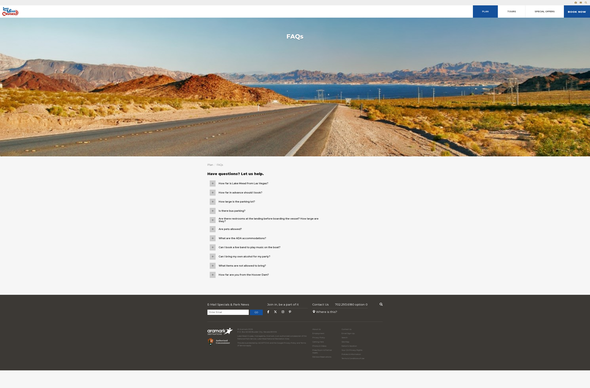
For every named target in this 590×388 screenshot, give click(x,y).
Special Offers (545, 11)
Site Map (345, 342)
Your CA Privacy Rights (352, 350)
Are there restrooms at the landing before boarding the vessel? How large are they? (269, 220)
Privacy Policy (290, 343)
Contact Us (320, 304)
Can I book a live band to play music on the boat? (249, 247)
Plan (485, 11)
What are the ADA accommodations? (242, 238)
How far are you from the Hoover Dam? (244, 274)
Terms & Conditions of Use (353, 358)
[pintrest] (290, 312)
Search (345, 337)
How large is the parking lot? (237, 201)
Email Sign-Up (348, 333)
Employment (318, 333)
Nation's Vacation (349, 346)
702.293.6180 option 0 (351, 304)
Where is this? (326, 312)
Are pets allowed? (230, 229)
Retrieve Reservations (321, 357)
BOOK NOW (577, 11)
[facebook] (268, 312)
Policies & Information (351, 354)
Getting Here (318, 342)
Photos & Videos (319, 346)
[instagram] (283, 312)
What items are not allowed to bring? (242, 265)
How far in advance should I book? (240, 192)
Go (256, 312)
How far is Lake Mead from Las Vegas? (243, 183)
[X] (275, 312)
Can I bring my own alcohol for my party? (244, 256)
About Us (316, 329)
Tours (511, 11)
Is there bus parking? (232, 210)
